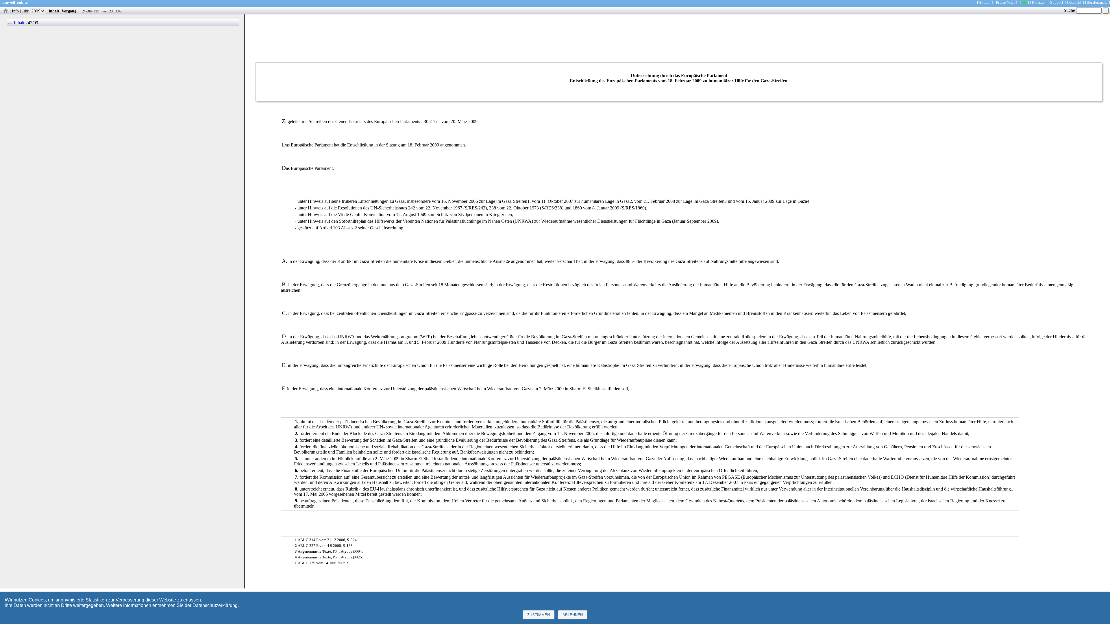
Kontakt (1074, 2)
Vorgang (68, 11)
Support (1056, 2)
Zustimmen (538, 615)
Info (15, 11)
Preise (1001, 2)
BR (1023, 2)
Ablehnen (573, 615)
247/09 (87, 11)
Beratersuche (1097, 2)
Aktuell (984, 2)
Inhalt (54, 11)
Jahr (26, 11)
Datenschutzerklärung (215, 605)
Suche (1070, 10)
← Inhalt (15, 22)
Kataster (1038, 2)
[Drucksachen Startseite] (5, 11)
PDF (97, 11)
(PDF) (1012, 2)
